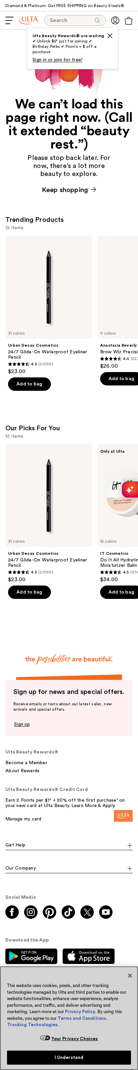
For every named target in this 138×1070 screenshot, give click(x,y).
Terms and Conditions (82, 1018)
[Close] (130, 975)
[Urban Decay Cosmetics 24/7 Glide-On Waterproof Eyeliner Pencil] (48, 305)
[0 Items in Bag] (129, 20)
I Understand (69, 1057)
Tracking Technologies (32, 1024)
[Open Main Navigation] (9, 20)
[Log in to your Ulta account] (115, 20)
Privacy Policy (80, 1011)
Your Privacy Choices (75, 1039)
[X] (110, 35)
